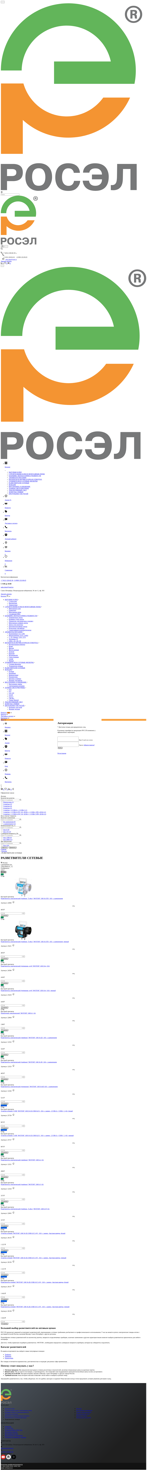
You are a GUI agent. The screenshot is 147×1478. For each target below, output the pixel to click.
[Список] (4, 872)
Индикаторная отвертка (17, 644)
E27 (10, 691)
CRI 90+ (11, 698)
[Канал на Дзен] (13, 1459)
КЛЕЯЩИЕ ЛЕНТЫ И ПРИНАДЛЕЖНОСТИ (25, 476)
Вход (2, 720)
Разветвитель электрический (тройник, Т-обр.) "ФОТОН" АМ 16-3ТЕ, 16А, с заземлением (32, 898)
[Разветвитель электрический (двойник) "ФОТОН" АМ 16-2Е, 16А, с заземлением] (15, 1036)
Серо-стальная (14, 657)
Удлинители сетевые (16, 666)
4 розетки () (7, 808)
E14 (10, 689)
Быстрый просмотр (7, 897)
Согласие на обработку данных (15, 1437)
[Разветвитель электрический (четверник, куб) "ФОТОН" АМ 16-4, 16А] (15, 964)
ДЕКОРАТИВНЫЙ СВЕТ (18, 490)
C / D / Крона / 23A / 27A (17, 637)
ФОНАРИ (12, 485)
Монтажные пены (15, 612)
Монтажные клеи (15, 608)
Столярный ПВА (14, 614)
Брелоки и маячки (15, 678)
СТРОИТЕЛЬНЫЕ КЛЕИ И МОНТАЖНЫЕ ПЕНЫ (27, 474)
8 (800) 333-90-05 (21, 257)
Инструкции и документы (14, 1435)
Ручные (11, 671)
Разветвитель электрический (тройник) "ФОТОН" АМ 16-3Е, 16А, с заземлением (29, 1062)
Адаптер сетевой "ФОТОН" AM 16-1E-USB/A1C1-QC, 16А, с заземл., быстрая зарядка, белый (33, 1233)
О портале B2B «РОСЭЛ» (13, 1430)
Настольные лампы (15, 684)
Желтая (11, 648)
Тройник (8, 1354)
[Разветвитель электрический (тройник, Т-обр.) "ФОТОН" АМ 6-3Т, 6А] (15, 1207)
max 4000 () (7, 839)
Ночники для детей (15, 707)
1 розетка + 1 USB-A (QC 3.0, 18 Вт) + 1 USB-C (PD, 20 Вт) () (24, 812)
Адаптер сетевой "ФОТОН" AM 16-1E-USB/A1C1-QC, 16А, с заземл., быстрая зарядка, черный (33, 1258)
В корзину (5, 915)
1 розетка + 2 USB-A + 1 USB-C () (15, 810)
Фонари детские (14, 709)
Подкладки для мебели (16, 628)
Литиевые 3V (13, 639)
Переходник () (8, 802)
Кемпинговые (13, 675)
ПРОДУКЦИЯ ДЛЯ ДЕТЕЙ (18, 494)
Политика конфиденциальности (12, 1464)
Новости (4, 712)
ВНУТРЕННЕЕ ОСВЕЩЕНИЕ (19, 486)
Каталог (4, 596)
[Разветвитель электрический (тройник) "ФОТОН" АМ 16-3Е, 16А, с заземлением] (15, 1060)
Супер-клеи (13, 601)
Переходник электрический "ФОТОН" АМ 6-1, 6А (18, 1013)
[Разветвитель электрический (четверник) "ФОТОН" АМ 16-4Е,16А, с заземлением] (15, 1085)
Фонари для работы (15, 680)
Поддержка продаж (11, 1434)
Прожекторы (13, 677)
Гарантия (8, 1426)
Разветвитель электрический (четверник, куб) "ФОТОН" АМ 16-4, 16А (25, 966)
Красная (11, 653)
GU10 (11, 695)
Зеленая (11, 652)
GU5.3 (11, 696)
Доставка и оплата (7, 716)
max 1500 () (7, 837)
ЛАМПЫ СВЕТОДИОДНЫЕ (19, 488)
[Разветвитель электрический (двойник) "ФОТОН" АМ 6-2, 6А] (15, 1158)
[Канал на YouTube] (3, 1459)
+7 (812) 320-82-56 (9, 257)
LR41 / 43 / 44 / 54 (15, 641)
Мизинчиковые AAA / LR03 (18, 635)
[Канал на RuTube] (8, 1459)
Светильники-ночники (16, 686)
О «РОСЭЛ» (9, 1428)
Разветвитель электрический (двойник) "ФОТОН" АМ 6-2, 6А (22, 1160)
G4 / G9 (11, 693)
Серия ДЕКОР (14, 700)
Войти (60, 748)
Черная (11, 661)
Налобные (12, 673)
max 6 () (6, 830)
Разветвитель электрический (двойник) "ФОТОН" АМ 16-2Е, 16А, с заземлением (29, 1038)
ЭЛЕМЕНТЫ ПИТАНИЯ (17, 477)
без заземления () (9, 822)
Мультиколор (13, 655)
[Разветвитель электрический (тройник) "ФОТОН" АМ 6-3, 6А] (15, 1182)
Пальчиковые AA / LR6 (17, 634)
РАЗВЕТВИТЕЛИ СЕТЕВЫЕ (19, 483)
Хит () (6, 845)
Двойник (8, 1356)
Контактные (13, 603)
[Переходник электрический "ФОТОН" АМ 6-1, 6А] (15, 1011)
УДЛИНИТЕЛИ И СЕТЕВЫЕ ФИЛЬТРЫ (23, 481)
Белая (11, 646)
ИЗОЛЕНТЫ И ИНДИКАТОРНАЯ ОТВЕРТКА (25, 479)
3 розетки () (7, 806)
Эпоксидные (13, 605)
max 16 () (7, 832)
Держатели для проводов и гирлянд (21, 621)
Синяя (11, 659)
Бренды (3, 714)
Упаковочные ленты (16, 617)
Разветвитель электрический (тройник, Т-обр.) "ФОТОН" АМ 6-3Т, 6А (25, 1209)
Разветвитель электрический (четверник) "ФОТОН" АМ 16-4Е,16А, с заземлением (29, 1086)
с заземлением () (9, 824)
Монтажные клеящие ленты (18, 623)
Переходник (9, 1358)
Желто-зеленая (14, 650)
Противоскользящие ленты (18, 626)
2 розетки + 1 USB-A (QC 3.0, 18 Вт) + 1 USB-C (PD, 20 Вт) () (24, 814)
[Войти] (13, 789)
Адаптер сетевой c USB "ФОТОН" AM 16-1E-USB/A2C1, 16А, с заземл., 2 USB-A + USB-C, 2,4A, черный (37, 1135)
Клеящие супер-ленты (16, 619)
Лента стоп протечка (16, 625)
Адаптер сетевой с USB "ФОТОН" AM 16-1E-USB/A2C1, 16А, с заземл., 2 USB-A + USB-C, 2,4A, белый (37, 1111)
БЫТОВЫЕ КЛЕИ (15, 472)
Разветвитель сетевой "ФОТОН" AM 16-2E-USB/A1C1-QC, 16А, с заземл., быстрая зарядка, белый (34, 1282)
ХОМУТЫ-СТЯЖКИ (16, 492)
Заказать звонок (6, 261)
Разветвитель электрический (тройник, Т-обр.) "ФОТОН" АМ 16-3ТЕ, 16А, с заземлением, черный (35, 941)
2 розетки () (7, 804)
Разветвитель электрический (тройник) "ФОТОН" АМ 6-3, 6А (22, 1184)
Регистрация (62, 753)
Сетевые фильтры (15, 664)
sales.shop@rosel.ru (11, 259)
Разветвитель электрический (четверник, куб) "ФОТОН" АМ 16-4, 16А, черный (28, 990)
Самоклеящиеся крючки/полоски (20, 630)
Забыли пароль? (89, 745)
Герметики (12, 610)
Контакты (4, 718)
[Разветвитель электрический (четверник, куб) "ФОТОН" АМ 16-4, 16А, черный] (15, 989)
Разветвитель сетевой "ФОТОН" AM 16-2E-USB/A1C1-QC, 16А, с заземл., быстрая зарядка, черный (35, 1307)
